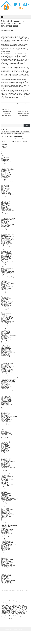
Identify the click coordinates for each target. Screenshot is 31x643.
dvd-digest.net (4, 235)
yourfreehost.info (5, 466)
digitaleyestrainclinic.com (7, 251)
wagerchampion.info (6, 351)
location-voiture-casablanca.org (9, 377)
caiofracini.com (5, 330)
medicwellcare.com (6, 367)
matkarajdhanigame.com (7, 283)
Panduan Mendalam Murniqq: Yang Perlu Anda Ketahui (15, 131)
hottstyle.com (4, 539)
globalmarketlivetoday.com (8, 530)
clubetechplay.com (6, 401)
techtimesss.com (5, 176)
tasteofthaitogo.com (6, 220)
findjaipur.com (4, 448)
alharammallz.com (6, 508)
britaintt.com (4, 588)
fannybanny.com (5, 406)
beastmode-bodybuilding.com (8, 277)
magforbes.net (5, 185)
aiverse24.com (5, 578)
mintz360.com (4, 299)
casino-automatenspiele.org (8, 195)
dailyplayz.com (5, 403)
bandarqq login (13, 609)
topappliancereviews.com (7, 256)
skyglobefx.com (5, 354)
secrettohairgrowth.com (7, 219)
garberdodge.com (5, 170)
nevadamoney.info (5, 232)
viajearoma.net (5, 494)
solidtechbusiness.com (7, 372)
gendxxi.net (4, 360)
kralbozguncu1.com (6, 543)
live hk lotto (4, 146)
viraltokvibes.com (5, 183)
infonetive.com (5, 226)
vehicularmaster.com (6, 439)
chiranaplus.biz (5, 237)
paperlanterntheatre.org (7, 502)
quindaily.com (4, 576)
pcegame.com (4, 554)
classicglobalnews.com (7, 586)
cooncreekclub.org (6, 162)
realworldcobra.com (6, 348)
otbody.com (4, 198)
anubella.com (4, 579)
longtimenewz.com (6, 411)
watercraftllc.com (5, 505)
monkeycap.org (5, 186)
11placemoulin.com (6, 298)
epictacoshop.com (6, 227)
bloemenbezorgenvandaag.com (9, 218)
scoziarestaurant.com (6, 571)
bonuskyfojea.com (6, 397)
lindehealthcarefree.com (7, 272)
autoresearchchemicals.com (8, 261)
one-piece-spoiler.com (7, 345)
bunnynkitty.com (5, 221)
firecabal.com (4, 528)
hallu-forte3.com (5, 241)
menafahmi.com (5, 547)
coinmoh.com (4, 515)
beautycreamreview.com (7, 514)
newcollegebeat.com (6, 452)
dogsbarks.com (5, 520)
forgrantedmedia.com (6, 172)
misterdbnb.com (5, 387)
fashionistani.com (5, 526)
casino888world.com (6, 386)
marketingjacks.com (6, 255)
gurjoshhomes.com (6, 468)
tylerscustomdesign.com (7, 174)
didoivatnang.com (5, 518)
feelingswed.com (5, 527)
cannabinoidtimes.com (7, 311)
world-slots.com (5, 285)
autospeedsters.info (6, 350)
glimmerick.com (5, 450)
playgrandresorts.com (6, 422)
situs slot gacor (21, 606)
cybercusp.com (5, 587)
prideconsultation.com (7, 290)
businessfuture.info (6, 279)
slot (26, 103)
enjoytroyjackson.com (6, 522)
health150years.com (6, 179)
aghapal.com (4, 491)
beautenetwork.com (6, 581)
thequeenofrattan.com (7, 342)
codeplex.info (4, 482)
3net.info (3, 481)
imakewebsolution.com (7, 286)
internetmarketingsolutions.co (9, 335)
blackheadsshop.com (6, 376)
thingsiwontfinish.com (7, 427)
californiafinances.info (7, 230)
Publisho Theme (8, 629)
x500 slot (3, 603)
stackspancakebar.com (7, 238)
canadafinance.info (6, 231)
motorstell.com (5, 178)
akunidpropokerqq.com (7, 484)
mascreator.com (5, 546)
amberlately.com (5, 443)
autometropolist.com (6, 513)
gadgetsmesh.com (6, 323)
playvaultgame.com (6, 421)
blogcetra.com (4, 334)
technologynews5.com (7, 559)
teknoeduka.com (5, 560)
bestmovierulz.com (6, 457)
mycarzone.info (5, 362)
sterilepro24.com (5, 371)
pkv (2, 149)
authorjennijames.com (7, 493)
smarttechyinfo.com (6, 302)
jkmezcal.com (4, 388)
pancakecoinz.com (6, 288)
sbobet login (4, 612)
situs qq (18, 613)
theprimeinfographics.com (8, 381)
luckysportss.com (5, 412)
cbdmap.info (4, 281)
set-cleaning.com (5, 573)
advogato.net (4, 190)
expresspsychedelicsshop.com (9, 525)
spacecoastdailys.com (7, 567)
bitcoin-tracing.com (6, 582)
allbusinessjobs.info (6, 273)
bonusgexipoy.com (6, 399)
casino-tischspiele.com (7, 197)
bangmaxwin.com (5, 225)
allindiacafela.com (5, 245)
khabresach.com (5, 259)
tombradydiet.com (5, 469)
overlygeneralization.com (7, 321)
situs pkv (8, 602)
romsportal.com (5, 423)
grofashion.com (5, 415)
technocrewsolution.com (7, 182)
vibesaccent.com (5, 440)
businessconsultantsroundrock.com (10, 584)
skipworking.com (5, 201)
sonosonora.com (5, 475)
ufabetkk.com (4, 207)
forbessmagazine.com (7, 529)
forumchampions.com (6, 166)
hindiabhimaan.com (6, 258)
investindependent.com (7, 542)
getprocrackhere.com (6, 404)
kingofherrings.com (6, 211)
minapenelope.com (6, 460)
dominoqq (3, 152)
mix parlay (24, 611)
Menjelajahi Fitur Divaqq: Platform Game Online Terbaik (15, 138)
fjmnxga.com (4, 223)
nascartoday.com (5, 549)
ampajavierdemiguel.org (7, 441)
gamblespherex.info (6, 355)
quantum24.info (5, 364)
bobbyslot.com (5, 297)
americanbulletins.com (7, 509)
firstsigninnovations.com (7, 169)
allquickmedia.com (6, 208)
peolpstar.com (4, 173)
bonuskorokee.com (6, 398)
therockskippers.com (6, 243)
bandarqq (3, 151)
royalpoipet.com (5, 392)
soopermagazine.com (6, 566)
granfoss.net (4, 244)
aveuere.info (4, 310)
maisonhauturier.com (6, 545)
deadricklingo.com (5, 353)
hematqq (3, 613)
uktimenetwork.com (6, 432)
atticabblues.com (5, 512)
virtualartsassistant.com (7, 380)
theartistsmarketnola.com (7, 236)
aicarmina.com (5, 445)
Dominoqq (14, 103)
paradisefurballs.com (6, 309)
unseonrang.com (5, 332)
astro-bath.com (5, 490)
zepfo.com (4, 558)
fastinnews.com (5, 405)
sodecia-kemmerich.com (7, 384)
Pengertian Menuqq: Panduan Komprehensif (12, 133)
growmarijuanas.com (6, 319)
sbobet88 (19, 603)
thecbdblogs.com (5, 260)
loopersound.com (5, 459)
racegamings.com (5, 418)
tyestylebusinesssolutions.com (9, 390)
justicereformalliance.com (8, 461)
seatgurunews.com (6, 480)
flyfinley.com (4, 289)
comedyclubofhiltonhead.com (8, 379)
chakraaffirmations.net (7, 293)
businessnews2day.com (7, 369)
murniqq (23, 612)
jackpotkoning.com (6, 409)
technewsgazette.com (7, 209)
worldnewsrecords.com (7, 370)
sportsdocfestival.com (7, 425)
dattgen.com (4, 517)
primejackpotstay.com (6, 419)
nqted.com (3, 550)
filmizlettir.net (4, 160)
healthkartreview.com (6, 534)
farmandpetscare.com (7, 328)
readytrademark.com (6, 568)
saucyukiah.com (5, 157)
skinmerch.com (5, 455)
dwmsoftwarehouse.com (7, 521)
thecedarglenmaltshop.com (8, 268)
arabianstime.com (5, 511)
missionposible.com (6, 252)
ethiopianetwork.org (6, 322)
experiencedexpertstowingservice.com (11, 375)
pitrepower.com (5, 249)
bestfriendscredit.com (7, 487)
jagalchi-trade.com (6, 458)
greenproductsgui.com (7, 312)
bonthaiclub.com (5, 471)
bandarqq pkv (14, 601)
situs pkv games (5, 148)
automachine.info (5, 349)
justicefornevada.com (6, 324)
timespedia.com (5, 204)
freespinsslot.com (6, 307)
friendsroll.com (5, 477)
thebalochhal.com (5, 438)
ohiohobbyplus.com (6, 463)
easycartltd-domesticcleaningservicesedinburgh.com (15, 590)
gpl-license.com (5, 531)
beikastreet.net (5, 159)
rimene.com (4, 233)
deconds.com (4, 589)
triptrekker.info (5, 359)
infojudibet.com (5, 280)
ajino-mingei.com (5, 465)
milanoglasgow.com (6, 240)
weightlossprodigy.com (7, 301)
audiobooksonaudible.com (8, 580)
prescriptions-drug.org (7, 181)
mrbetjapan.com (5, 212)
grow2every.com (5, 532)
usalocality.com (5, 435)
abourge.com (4, 506)
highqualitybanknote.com (7, 537)
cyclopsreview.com (6, 516)
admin (3, 30)
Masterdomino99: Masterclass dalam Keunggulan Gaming (6, 113)
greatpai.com (4, 501)
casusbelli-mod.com (6, 472)
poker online (9, 614)
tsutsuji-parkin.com (6, 495)
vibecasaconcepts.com (7, 363)
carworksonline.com (6, 175)
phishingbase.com (5, 417)
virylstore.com (4, 177)
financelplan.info (5, 278)
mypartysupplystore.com (7, 446)
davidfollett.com (5, 451)
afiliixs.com (4, 507)
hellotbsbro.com (5, 327)
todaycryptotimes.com (7, 562)
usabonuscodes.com (6, 563)
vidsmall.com (4, 368)
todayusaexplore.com (6, 434)
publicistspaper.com (6, 575)
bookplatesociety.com (6, 473)
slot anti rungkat (5, 604)
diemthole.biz (4, 206)
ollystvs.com (4, 336)
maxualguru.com (5, 304)
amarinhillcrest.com (6, 188)
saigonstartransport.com (7, 224)
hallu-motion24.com (6, 242)
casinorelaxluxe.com (6, 400)
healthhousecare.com (6, 533)
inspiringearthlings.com (7, 541)
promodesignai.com (6, 574)
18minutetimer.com (6, 316)
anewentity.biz (4, 214)
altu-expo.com (4, 492)
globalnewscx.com (6, 337)
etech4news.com (5, 524)
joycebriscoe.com (5, 444)
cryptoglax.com (5, 462)
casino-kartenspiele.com (7, 194)
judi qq (24, 603)
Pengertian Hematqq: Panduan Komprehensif (12, 136)
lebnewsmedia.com (6, 474)
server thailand (5, 615)
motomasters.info (5, 361)
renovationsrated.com (6, 570)
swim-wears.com (5, 171)
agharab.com (4, 496)
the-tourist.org (5, 189)
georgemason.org (5, 269)
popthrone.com (5, 284)
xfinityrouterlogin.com (6, 254)
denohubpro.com (5, 343)
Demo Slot (9, 103)
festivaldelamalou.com (7, 168)
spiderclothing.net (5, 478)
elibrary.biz (4, 488)
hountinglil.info (5, 291)
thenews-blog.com (6, 561)
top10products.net (6, 274)
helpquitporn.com (5, 535)
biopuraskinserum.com (7, 228)
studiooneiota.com (6, 346)
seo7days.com (5, 216)
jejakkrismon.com (5, 205)
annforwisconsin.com (6, 447)
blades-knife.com (5, 344)
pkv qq (3, 601)
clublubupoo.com (5, 395)
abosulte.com (4, 577)
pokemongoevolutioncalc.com (9, 416)
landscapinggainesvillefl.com (8, 544)
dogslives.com (4, 338)
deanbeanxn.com (5, 282)
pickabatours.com (5, 276)
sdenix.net (3, 187)
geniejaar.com (4, 296)
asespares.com (5, 510)
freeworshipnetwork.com (7, 504)
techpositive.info (5, 331)
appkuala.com (4, 215)
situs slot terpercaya (18, 605)
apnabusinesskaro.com (7, 263)
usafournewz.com (5, 436)
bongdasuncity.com (6, 305)
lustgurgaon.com (5, 295)
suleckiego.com (5, 264)
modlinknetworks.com (6, 410)
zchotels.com (4, 557)
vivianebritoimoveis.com (7, 184)
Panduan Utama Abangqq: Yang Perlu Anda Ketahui (14, 141)
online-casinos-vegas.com (8, 253)
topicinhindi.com (5, 270)
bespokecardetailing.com (7, 485)
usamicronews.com (6, 414)
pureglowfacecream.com (7, 210)
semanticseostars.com (7, 317)
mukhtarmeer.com (5, 548)
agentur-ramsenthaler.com (8, 356)
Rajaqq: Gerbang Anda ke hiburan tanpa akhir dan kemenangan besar (23, 113)
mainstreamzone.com (6, 318)
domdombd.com (5, 402)
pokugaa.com (4, 420)
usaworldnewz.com (6, 433)
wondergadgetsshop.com (7, 479)
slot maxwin (9, 605)
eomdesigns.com (5, 357)
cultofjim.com (4, 449)
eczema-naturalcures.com (8, 489)
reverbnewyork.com (6, 454)
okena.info (3, 483)
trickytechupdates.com (7, 257)
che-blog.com (4, 287)
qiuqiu (2, 153)
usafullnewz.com (5, 431)
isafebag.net (4, 191)
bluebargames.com (6, 167)
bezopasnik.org (5, 222)
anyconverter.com (5, 203)
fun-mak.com (4, 385)
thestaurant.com (5, 393)
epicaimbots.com (5, 523)
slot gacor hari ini (11, 603)
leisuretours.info (5, 326)
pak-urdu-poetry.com (6, 333)
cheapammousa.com (6, 497)
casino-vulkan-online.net (7, 248)
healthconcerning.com (7, 313)
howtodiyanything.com (7, 540)
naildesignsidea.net (6, 500)
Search (2, 123)
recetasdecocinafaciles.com (8, 499)
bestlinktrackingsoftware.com (8, 394)
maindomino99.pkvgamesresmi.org (10, 618)
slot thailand (17, 617)
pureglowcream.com (6, 217)
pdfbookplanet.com (6, 339)
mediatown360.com (6, 250)
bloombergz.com (5, 192)
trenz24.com (4, 200)
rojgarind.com (4, 314)
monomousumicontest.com (8, 352)
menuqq (19, 612)
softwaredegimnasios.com (8, 565)
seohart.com (4, 572)
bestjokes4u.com (5, 294)
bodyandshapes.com (6, 583)
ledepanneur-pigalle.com (7, 234)
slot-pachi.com (5, 306)
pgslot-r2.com (4, 555)
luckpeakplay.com (5, 413)
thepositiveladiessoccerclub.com (9, 498)
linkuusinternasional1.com (8, 476)
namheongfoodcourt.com (7, 239)
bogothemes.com (5, 464)
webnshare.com (5, 320)
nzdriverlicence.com (6, 551)
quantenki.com (5, 365)
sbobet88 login (9, 611)
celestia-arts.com (5, 165)
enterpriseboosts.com (7, 193)
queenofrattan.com (6, 340)
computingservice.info (7, 329)
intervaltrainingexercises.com (8, 389)
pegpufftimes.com (6, 164)
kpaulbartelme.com (6, 378)
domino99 (8, 601)
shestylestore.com (6, 426)
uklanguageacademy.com (7, 271)
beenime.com (4, 383)
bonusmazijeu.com (6, 396)
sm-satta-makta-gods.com (8, 564)
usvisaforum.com (5, 456)
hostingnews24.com (6, 538)
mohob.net (4, 300)
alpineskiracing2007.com (7, 247)
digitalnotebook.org (6, 303)
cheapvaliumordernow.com (8, 382)
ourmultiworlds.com (6, 161)
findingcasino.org (5, 347)
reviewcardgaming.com (7, 373)
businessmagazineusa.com (8, 366)
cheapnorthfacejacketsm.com (9, 467)
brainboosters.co (5, 442)
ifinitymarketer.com (6, 408)
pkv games (22, 103)
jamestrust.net (5, 199)
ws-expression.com (6, 556)
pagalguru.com (5, 553)
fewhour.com (4, 315)
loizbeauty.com (5, 202)
